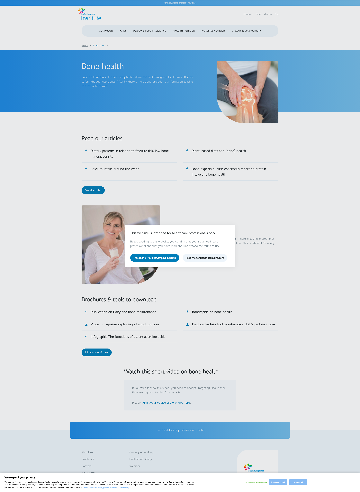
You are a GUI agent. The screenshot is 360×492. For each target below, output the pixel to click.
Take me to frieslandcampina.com (205, 257)
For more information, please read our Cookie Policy (106, 487)
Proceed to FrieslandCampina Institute (155, 257)
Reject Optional (278, 482)
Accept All (298, 482)
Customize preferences (256, 482)
